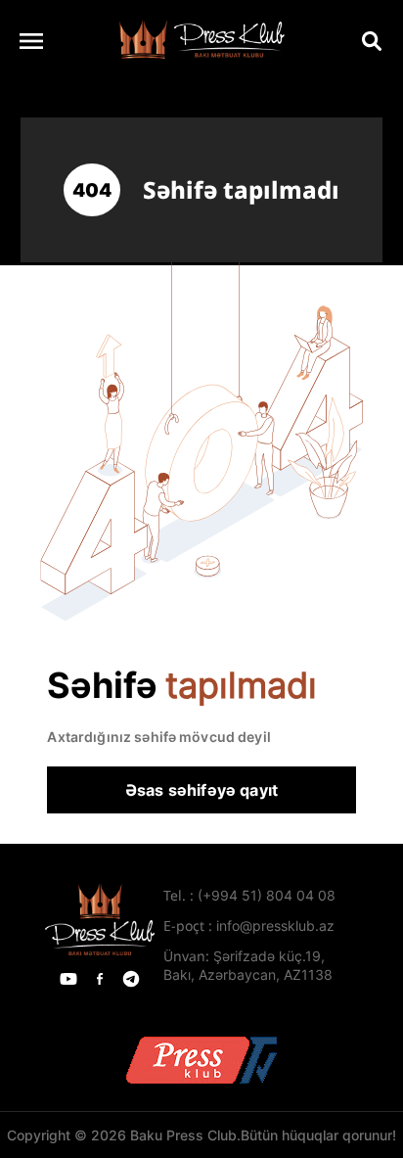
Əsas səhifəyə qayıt (201, 790)
